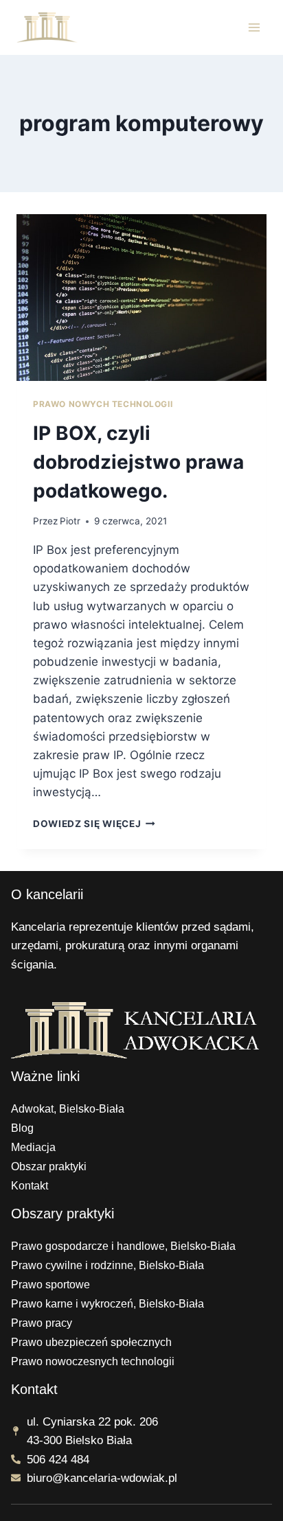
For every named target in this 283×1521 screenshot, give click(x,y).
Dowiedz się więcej (94, 823)
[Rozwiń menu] (254, 27)
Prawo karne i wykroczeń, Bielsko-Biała (107, 1304)
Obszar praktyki (49, 1166)
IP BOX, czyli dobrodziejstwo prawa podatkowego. (138, 461)
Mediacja (33, 1147)
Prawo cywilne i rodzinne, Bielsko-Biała (107, 1265)
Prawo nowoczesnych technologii (92, 1361)
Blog (22, 1128)
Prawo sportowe (50, 1284)
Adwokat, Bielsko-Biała (67, 1109)
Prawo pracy (41, 1323)
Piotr (70, 520)
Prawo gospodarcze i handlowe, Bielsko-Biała (123, 1246)
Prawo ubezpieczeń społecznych (91, 1342)
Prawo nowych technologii (102, 404)
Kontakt (29, 1186)
